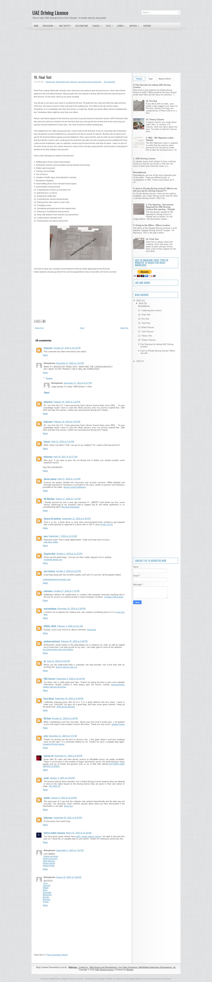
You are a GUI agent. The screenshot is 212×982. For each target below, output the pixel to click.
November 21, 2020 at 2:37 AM (63, 736)
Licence (121, 25)
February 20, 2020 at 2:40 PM (74, 641)
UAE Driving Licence (50, 12)
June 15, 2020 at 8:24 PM (58, 661)
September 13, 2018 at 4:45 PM (76, 518)
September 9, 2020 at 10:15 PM (70, 679)
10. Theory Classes (155, 119)
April (141, 303)
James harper (50, 479)
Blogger (129, 970)
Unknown (48, 348)
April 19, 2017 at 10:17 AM (65, 457)
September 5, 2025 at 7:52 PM (70, 850)
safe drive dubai (51, 542)
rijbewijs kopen (118, 724)
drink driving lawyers (66, 707)
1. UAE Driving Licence (144, 158)
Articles (134, 25)
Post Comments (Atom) (57, 955)
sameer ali (49, 756)
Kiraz (45, 890)
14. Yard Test (144, 323)
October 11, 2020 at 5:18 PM (65, 718)
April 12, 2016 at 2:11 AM (62, 441)
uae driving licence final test (89, 82)
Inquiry (47, 441)
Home (36, 25)
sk (45, 661)
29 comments (109, 82)
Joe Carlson (49, 571)
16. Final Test (43, 77)
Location (147, 25)
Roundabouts (139, 172)
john (46, 736)
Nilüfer (46, 888)
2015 (138, 300)
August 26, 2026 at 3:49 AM (68, 877)
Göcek (46, 902)
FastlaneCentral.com (53, 559)
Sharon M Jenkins (52, 518)
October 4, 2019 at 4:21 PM (68, 571)
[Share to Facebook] (44, 321)
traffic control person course (88, 836)
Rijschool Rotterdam (70, 507)
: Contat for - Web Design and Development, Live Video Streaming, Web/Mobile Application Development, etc (122, 967)
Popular (139, 79)
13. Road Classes (146, 327)
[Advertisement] (106, 51)
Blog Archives (165, 79)
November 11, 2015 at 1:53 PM (70, 363)
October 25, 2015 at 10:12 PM (67, 348)
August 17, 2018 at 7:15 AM (68, 499)
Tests (109, 25)
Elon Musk (49, 698)
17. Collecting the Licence (149, 310)
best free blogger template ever (133, 979)
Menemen (47, 895)
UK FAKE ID (54, 786)
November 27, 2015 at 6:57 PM (78, 383)
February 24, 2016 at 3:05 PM (67, 422)
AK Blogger (49, 499)
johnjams (48, 591)
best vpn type (152, 979)
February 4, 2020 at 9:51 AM (70, 626)
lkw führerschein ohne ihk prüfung (58, 649)
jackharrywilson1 (52, 641)
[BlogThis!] (38, 321)
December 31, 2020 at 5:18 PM (68, 756)
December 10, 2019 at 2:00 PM (72, 608)
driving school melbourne (74, 487)
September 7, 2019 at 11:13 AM (63, 536)
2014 (138, 361)
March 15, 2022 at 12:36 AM (78, 833)
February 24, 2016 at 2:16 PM (67, 402)
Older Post (124, 328)
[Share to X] (41, 321)
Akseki (46, 897)
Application (49, 25)
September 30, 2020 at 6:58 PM (69, 698)
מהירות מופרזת (106, 524)
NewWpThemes (55, 979)
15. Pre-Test (151, 101)
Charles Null (49, 554)
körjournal (91, 630)
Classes (96, 25)
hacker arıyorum (51, 856)
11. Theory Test (145, 336)
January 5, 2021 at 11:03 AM (64, 798)
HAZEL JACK (50, 626)
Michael (47, 718)
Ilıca (45, 883)
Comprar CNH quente (113, 597)
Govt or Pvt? (65, 25)
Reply (45, 355)
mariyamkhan (50, 608)
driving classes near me (66, 667)
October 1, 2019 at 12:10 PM (69, 554)
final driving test (62, 82)
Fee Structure (82, 25)
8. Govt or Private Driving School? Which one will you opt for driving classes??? (155, 189)
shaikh (47, 798)
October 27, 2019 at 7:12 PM (66, 591)
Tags (151, 79)
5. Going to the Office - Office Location (151, 225)
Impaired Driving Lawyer (53, 744)
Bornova (46, 899)
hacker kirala (48, 865)
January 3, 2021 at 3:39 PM (62, 778)
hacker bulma (49, 863)
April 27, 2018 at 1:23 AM (69, 479)
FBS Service (49, 679)
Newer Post (39, 328)
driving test (50, 82)
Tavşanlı (46, 885)
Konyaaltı (47, 892)
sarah (46, 778)
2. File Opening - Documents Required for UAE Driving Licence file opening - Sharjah (160, 207)
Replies (49, 378)
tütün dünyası (49, 861)
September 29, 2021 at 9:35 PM (68, 817)
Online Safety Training (54, 833)
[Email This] (35, 321)
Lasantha (80, 979)
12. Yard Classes (145, 331)
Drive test (68, 806)
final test (73, 82)
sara (46, 536)
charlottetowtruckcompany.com (57, 579)
